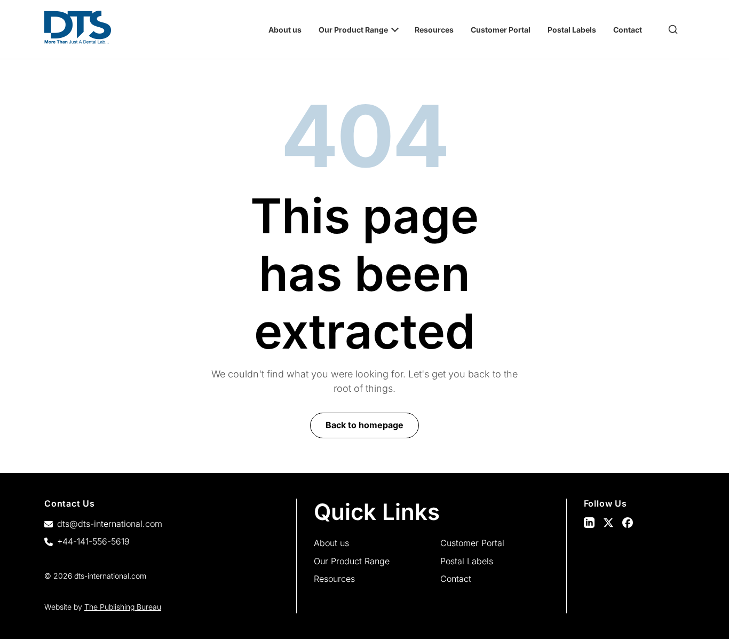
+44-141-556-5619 (93, 541)
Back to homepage (364, 425)
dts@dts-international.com (109, 523)
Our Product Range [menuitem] (353, 29)
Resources (334, 578)
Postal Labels (466, 561)
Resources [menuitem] (434, 29)
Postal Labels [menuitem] (572, 29)
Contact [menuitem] (627, 29)
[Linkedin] (589, 522)
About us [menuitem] (285, 29)
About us (331, 543)
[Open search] (673, 29)
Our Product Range (352, 561)
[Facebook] (627, 522)
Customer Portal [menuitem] (500, 29)
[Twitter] (608, 522)
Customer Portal (472, 543)
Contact (455, 578)
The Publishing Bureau (122, 606)
